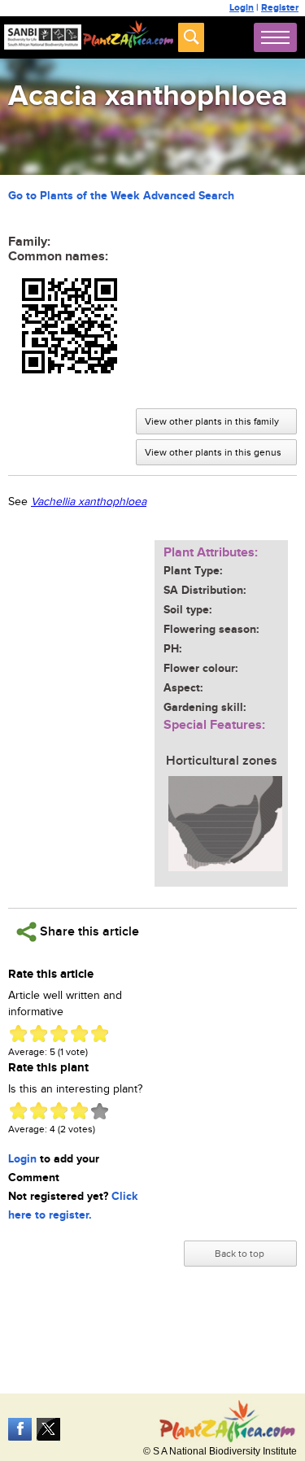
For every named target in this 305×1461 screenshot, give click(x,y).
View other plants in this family (212, 421)
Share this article (88, 932)
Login (241, 8)
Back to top (239, 1253)
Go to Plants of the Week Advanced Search (121, 196)
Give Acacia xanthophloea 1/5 (18, 1033)
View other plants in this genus (213, 452)
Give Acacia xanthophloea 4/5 (79, 1033)
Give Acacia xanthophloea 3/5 (59, 1033)
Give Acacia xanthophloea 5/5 (99, 1033)
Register (279, 8)
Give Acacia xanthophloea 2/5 (38, 1033)
